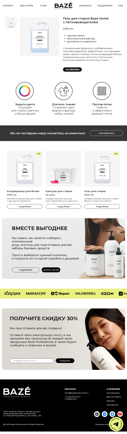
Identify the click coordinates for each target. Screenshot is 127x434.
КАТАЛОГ (8, 5)
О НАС (43, 5)
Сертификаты (112, 405)
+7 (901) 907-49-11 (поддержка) (72, 398)
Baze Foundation (114, 397)
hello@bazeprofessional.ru (76, 393)
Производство (113, 393)
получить (65, 360)
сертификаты (106, 133)
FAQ (120, 5)
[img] (63, 5)
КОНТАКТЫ (85, 5)
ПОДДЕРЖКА (104, 5)
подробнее (63, 206)
